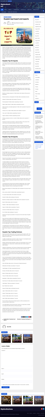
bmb (8, 21)
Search (36, 102)
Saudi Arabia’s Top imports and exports (9, 320)
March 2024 (37, 38)
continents (37, 79)
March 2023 (37, 52)
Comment (3, 350)
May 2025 (37, 19)
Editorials (36, 84)
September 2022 (38, 56)
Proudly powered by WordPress (5, 414)
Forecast (36, 89)
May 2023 (37, 47)
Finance (36, 86)
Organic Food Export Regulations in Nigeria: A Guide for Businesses (39, 137)
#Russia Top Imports (10, 24)
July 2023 (37, 42)
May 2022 (37, 63)
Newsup (13, 414)
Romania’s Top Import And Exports (23, 319)
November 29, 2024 (39, 401)
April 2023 (37, 49)
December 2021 (38, 68)
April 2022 (37, 66)
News (5, 9)
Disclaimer (38, 413)
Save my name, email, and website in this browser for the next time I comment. (16, 384)
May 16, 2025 (5, 401)
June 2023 (37, 45)
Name (3, 368)
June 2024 (37, 33)
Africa (10, 9)
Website (3, 379)
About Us (29, 9)
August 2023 (37, 40)
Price (36, 96)
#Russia (14, 22)
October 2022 (37, 54)
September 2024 (38, 26)
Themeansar (17, 414)
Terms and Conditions (41, 415)
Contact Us (23, 9)
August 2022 (37, 59)
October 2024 (37, 24)
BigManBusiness (7, 409)
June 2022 (37, 61)
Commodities (16, 9)
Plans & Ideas (37, 93)
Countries (37, 82)
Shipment (37, 98)
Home (28, 413)
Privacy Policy (36, 9)
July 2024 (37, 31)
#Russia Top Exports (19, 22)
